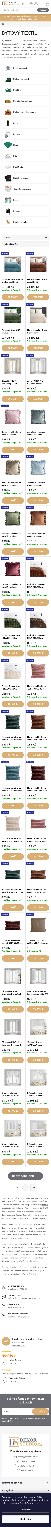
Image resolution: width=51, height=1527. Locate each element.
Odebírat (40, 1411)
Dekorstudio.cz (27, 1470)
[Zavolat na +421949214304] (31, 4)
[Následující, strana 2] (25, 1187)
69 (34, 1188)
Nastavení (26, 1509)
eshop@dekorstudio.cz (28, 1456)
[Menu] (47, 3)
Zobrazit (13, 297)
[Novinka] (13, 264)
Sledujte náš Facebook (28, 1466)
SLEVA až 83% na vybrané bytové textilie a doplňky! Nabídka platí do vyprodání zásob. (24, 17)
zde (36, 1503)
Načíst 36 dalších (23, 1176)
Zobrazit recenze (18, 1346)
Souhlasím (25, 1519)
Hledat (43, 10)
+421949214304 (28, 1461)
